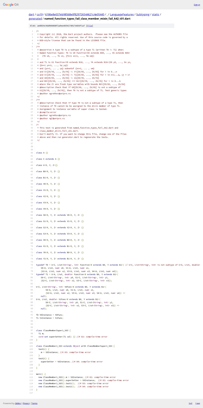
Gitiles (18, 403)
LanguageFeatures (122, 14)
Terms (34, 403)
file (89, 25)
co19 (40, 14)
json (197, 403)
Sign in (197, 4)
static (155, 14)
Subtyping (143, 14)
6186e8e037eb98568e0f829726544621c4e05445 (74, 14)
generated (35, 18)
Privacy (26, 403)
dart (31, 14)
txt (190, 403)
